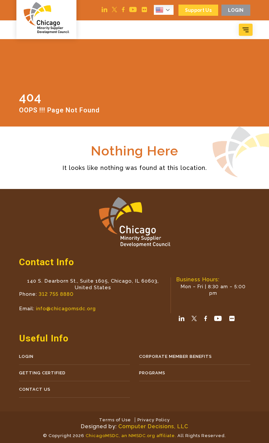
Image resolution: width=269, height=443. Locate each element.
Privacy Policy (153, 419)
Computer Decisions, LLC (153, 426)
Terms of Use (115, 419)
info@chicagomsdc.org (66, 309)
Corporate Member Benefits (175, 356)
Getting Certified (42, 372)
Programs (152, 372)
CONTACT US (35, 389)
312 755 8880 (56, 294)
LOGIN (26, 356)
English (165, 10)
